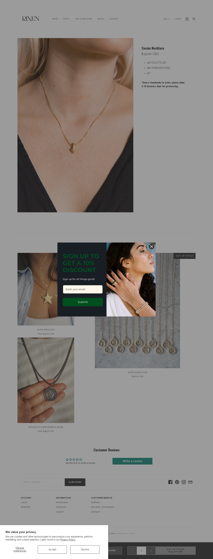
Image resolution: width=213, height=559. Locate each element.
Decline (85, 549)
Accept (52, 549)
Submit (83, 302)
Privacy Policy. (68, 539)
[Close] (152, 247)
